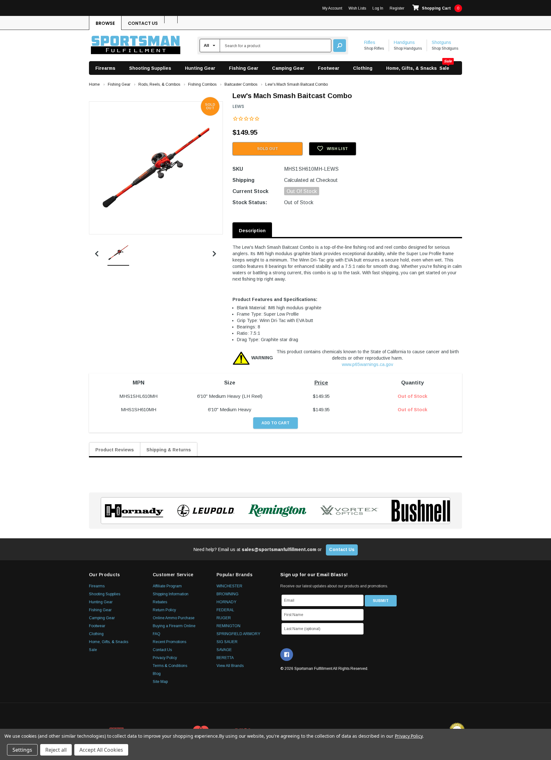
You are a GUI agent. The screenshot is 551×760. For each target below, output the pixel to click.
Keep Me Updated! (337, 426)
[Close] (392, 325)
